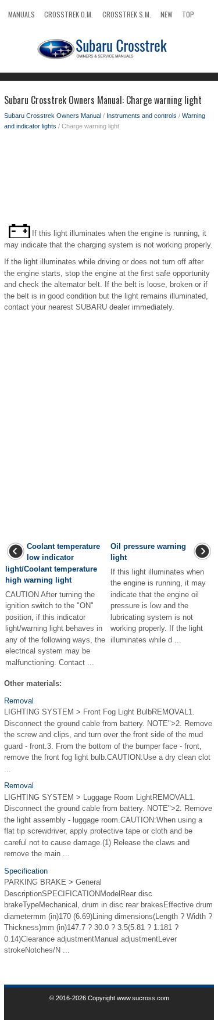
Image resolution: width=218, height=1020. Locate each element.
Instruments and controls (141, 115)
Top (188, 14)
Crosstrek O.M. (68, 14)
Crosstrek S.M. (126, 14)
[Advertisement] (109, 178)
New (166, 14)
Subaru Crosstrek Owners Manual (52, 115)
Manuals (21, 14)
